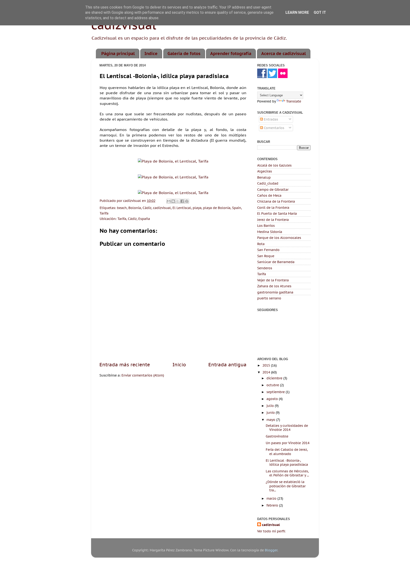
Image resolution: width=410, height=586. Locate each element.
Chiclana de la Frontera (276, 201)
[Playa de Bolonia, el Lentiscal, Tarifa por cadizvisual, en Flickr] (173, 161)
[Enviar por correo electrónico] (168, 201)
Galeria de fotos (184, 53)
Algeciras (264, 171)
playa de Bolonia (216, 207)
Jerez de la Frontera (273, 219)
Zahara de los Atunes (274, 286)
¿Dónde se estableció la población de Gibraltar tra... (286, 485)
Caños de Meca (269, 195)
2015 (266, 365)
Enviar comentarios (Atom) (142, 375)
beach (122, 207)
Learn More (297, 12)
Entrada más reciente (124, 364)
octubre (273, 385)
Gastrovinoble (277, 436)
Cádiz (147, 207)
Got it (320, 12)
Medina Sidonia (269, 231)
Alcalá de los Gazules (274, 165)
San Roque (265, 256)
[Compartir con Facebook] (182, 201)
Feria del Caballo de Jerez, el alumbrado (287, 451)
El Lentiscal (181, 207)
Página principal (118, 53)
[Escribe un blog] (173, 201)
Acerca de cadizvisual (283, 53)
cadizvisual (162, 207)
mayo (271, 419)
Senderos (264, 268)
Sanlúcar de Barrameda (275, 262)
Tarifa (104, 213)
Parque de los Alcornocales (279, 237)
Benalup (264, 177)
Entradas (270, 119)
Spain (236, 207)
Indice (151, 53)
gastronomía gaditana (275, 292)
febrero (272, 505)
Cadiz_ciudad (267, 183)
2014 (266, 372)
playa (197, 207)
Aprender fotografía (230, 53)
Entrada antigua (227, 364)
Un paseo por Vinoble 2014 (287, 443)
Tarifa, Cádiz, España (133, 218)
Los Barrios (266, 225)
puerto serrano (269, 298)
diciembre (274, 378)
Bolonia (134, 207)
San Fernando (268, 249)
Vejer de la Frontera (273, 280)
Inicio (179, 364)
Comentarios (273, 128)
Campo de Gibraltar (273, 189)
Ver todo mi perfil (271, 531)
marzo (271, 498)
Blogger (271, 550)
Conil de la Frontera (273, 207)
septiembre (276, 392)
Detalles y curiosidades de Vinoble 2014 (287, 427)
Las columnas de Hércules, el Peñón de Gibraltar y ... (287, 473)
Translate (293, 101)
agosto (272, 398)
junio (271, 412)
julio (270, 405)
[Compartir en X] (177, 201)
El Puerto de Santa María (277, 213)
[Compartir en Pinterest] (186, 201)
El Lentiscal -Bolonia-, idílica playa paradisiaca (287, 462)
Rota (261, 244)
